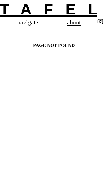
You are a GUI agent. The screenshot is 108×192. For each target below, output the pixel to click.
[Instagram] (100, 22)
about (74, 23)
